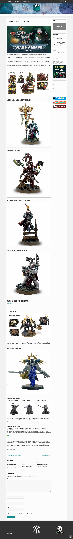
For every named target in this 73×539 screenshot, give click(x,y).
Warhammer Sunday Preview (27, 466)
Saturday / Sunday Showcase (42, 464)
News (21, 15)
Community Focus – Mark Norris (62, 51)
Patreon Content (46, 15)
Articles (29, 15)
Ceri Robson (29, 467)
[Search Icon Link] (55, 15)
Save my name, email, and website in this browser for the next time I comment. (23, 513)
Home (17, 15)
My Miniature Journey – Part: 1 (25, 1)
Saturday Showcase (46, 455)
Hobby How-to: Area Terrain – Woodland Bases (61, 43)
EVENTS (40, 15)
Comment (9, 478)
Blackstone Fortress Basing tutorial (60, 38)
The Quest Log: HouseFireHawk (14, 455)
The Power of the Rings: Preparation (11, 465)
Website (8, 507)
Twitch (52, 15)
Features (25, 15)
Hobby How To (35, 15)
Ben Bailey (15, 24)
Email (8, 501)
